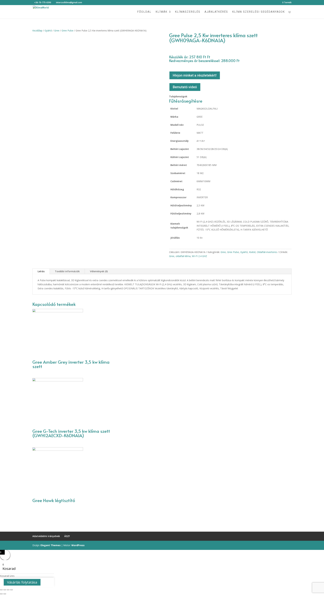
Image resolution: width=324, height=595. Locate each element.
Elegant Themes (50, 545)
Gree (56, 30)
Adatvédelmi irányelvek (46, 536)
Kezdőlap (37, 30)
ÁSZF (67, 536)
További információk (67, 271)
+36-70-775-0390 (42, 2)
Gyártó (48, 30)
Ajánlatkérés (216, 12)
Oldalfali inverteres (267, 252)
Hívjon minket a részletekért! (195, 75)
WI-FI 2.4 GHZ (199, 256)
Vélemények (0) (99, 271)
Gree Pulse (67, 30)
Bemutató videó (185, 87)
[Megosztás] (4, 589)
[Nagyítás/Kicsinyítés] (11, 589)
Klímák (161, 12)
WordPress (78, 545)
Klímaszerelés (187, 12)
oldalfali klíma (183, 256)
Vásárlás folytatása (22, 582)
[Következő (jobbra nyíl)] (4, 593)
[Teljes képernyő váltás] (8, 589)
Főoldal (144, 12)
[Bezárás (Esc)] (1, 589)
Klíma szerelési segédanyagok (258, 12)
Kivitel (252, 252)
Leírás (41, 271)
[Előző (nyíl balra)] (1, 593)
